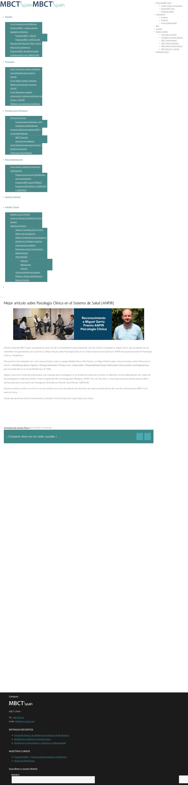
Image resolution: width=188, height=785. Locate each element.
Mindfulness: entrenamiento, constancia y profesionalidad (40, 743)
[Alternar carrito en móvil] (3, 296)
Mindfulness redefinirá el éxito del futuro (32, 739)
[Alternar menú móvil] (1, 296)
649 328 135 (18, 717)
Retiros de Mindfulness (24, 761)
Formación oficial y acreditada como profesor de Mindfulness (41, 735)
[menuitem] (163, 3)
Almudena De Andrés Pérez (16, 427)
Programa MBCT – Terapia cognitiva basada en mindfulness (40, 757)
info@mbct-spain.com (25, 721)
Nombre (16, 774)
